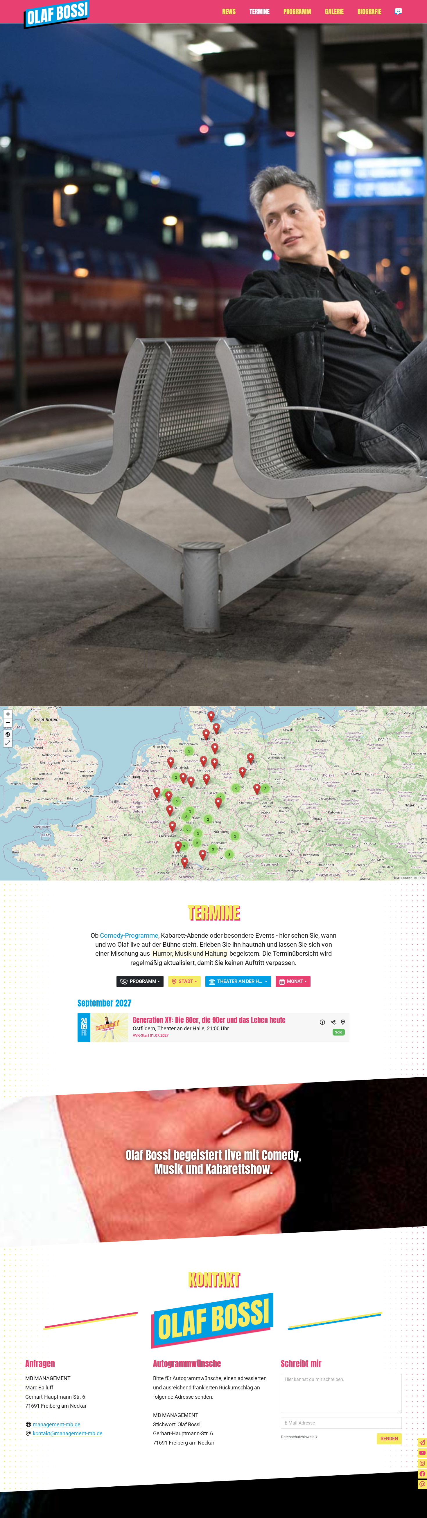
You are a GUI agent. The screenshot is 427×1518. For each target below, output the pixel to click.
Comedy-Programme (129, 935)
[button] (169, 811)
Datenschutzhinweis (298, 1437)
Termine (260, 11)
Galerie (334, 11)
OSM (422, 877)
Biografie (369, 11)
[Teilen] (333, 1022)
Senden (389, 1438)
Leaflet (406, 877)
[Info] (322, 1022)
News (229, 11)
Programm (297, 11)
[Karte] (343, 1022)
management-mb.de (56, 1424)
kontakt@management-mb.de (68, 1433)
